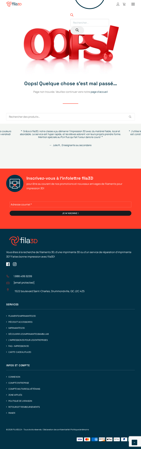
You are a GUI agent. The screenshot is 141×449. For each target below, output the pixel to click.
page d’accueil (99, 92)
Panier (11, 412)
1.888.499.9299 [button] (23, 276)
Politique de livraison (20, 400)
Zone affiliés (15, 394)
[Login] (116, 4)
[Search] (77, 30)
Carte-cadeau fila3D (19, 352)
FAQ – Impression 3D (18, 346)
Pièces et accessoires (20, 321)
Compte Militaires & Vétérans (24, 388)
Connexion (14, 376)
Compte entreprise (18, 382)
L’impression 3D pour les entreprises (28, 340)
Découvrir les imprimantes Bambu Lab (28, 334)
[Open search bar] (71, 15)
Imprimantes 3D (16, 328)
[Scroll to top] (134, 442)
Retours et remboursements (24, 406)
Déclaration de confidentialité (56, 429)
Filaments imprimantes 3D (22, 315)
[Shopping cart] (123, 4)
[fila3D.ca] (13, 4)
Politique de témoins (80, 429)
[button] (133, 4)
